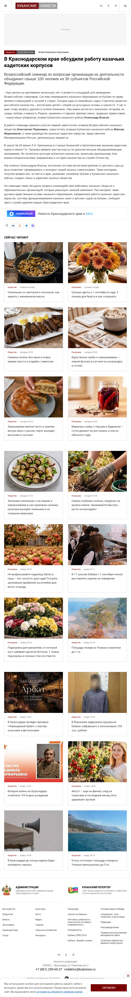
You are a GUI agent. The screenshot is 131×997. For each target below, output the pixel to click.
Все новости (8, 909)
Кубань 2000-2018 (77, 935)
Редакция (106, 922)
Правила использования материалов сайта (114, 933)
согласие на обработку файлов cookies (59, 991)
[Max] (32, 225)
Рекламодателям (110, 927)
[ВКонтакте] (13, 225)
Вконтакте (101, 5)
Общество (10, 52)
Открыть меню (6, 6)
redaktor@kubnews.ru (80, 969)
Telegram (115, 5)
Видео (38, 919)
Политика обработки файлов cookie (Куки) (112, 941)
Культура (40, 909)
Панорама (73, 909)
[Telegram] (26, 225)
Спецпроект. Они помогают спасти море (113, 915)
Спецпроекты (75, 930)
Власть (6, 919)
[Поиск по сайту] (125, 6)
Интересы (40, 935)
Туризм (39, 925)
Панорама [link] (76, 287)
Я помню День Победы (112, 909)
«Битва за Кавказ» (77, 914)
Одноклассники (108, 5)
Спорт (5, 935)
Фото (38, 914)
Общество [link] (12, 287)
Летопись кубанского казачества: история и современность (79, 922)
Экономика (8, 925)
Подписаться (24, 213)
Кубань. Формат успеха (80, 940)
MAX (89, 214)
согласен (108, 987)
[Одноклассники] (19, 225)
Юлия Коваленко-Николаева (54, 52)
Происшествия (10, 930)
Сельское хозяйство (46, 930)
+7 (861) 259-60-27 (48, 969)
